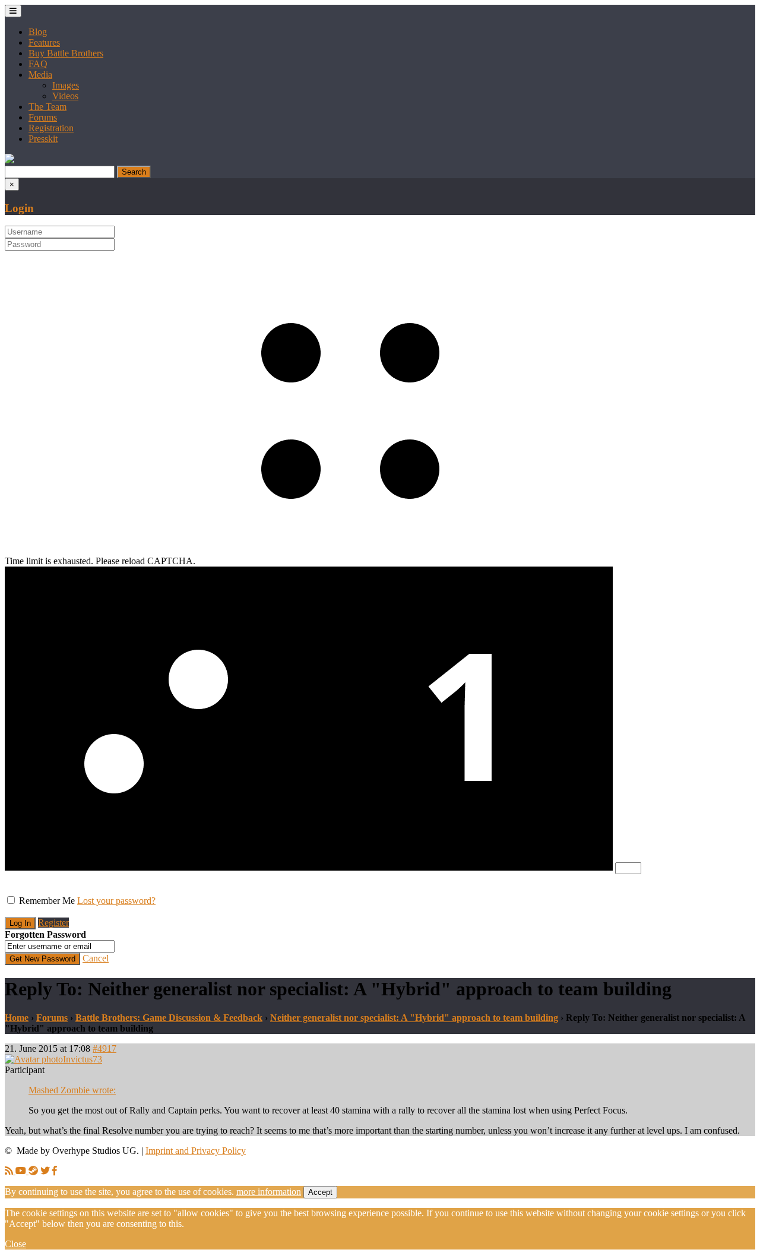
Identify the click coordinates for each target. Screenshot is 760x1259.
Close (15, 1244)
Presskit (43, 139)
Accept (320, 1192)
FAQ (38, 64)
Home (16, 1018)
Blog (37, 32)
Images (65, 85)
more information (268, 1192)
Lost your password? (116, 901)
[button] (9, 160)
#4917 (104, 1048)
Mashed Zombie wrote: (72, 1090)
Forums (42, 117)
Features (44, 42)
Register (53, 923)
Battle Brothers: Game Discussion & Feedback (168, 1018)
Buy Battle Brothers (65, 53)
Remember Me (47, 901)
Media (40, 74)
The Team (47, 107)
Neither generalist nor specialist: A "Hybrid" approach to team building (414, 1018)
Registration (51, 128)
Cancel (96, 958)
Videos (65, 96)
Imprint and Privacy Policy (195, 1151)
